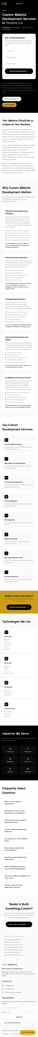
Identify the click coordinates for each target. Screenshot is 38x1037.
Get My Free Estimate (18, 71)
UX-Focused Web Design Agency (13, 950)
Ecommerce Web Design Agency (13, 947)
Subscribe (19, 1017)
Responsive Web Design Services (13, 955)
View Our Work (9, 105)
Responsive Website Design (12, 952)
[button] (4, 3)
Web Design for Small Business (12, 939)
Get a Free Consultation (18, 924)
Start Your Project (10, 99)
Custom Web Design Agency (12, 942)
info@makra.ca (9, 985)
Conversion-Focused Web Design (13, 945)
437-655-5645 (9, 989)
